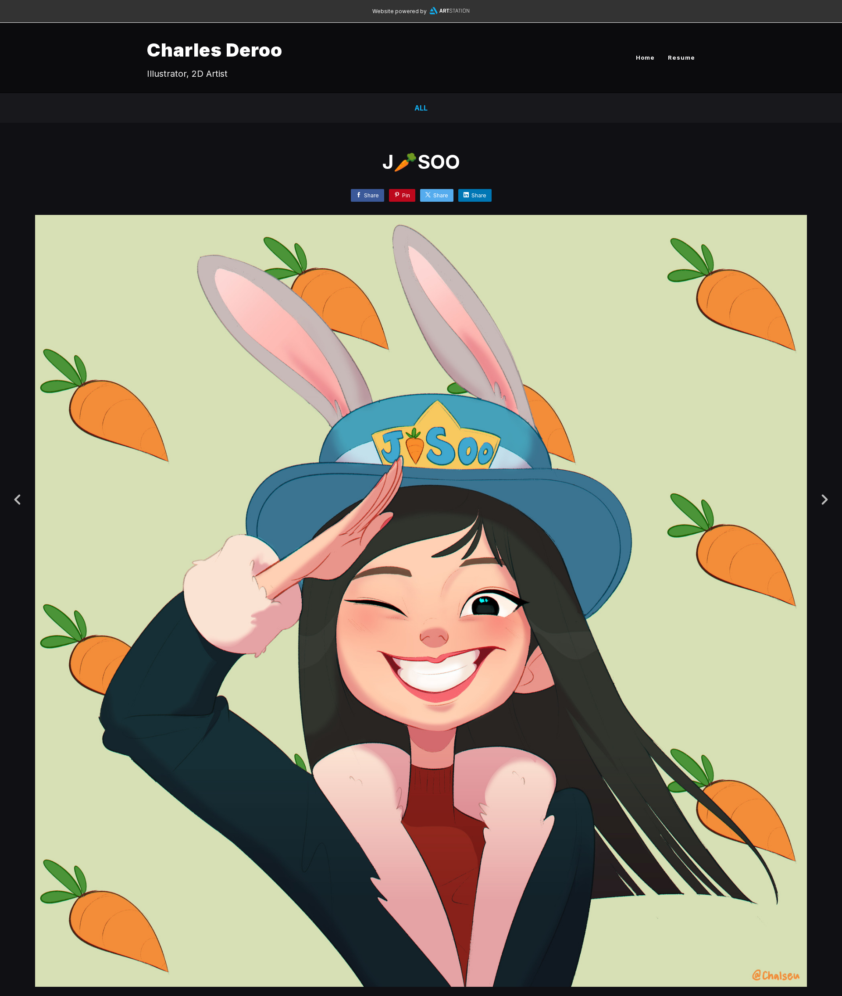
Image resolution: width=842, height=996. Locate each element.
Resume (681, 57)
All (421, 108)
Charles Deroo (214, 50)
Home (645, 57)
